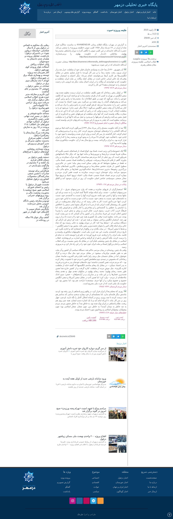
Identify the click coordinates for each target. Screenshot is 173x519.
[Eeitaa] (100, 501)
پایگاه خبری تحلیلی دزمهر (135, 4)
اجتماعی (95, 478)
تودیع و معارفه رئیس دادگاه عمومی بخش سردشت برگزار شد (36, 203)
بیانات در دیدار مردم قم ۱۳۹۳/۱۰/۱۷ (111, 184)
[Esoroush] (79, 501)
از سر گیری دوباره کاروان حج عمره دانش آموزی (83, 348)
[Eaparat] (86, 501)
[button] (150, 52)
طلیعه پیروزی (137, 62)
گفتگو (95, 12)
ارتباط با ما (151, 18)
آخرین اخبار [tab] (44, 32)
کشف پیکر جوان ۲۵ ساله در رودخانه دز (37, 218)
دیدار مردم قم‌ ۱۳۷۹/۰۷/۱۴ (114, 88)
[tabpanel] (36, 132)
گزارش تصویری (63, 482)
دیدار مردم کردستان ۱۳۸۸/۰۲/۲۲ (112, 286)
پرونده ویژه (86, 12)
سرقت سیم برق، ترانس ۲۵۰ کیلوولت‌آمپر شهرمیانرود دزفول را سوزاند (37, 106)
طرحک (80, 514)
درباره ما (47, 12)
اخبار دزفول (129, 12)
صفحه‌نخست (151, 478)
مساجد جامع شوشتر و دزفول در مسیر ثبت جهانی (36, 114)
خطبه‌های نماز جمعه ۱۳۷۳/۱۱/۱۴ (112, 313)
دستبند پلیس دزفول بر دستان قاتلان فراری (38, 158)
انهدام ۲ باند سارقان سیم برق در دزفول (37, 82)
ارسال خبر (57, 12)
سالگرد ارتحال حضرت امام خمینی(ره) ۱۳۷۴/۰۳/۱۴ (105, 123)
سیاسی (96, 491)
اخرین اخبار (142, 46)
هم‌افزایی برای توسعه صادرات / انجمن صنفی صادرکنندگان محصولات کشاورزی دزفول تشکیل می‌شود (37, 176)
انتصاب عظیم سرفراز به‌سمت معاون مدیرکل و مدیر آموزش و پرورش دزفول (37, 142)
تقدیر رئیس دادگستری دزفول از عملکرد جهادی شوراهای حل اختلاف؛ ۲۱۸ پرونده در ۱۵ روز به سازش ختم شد (36, 124)
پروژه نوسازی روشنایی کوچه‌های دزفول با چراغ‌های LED (36, 152)
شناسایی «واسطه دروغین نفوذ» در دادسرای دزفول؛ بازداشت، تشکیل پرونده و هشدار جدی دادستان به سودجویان (37, 56)
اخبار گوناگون (122, 491)
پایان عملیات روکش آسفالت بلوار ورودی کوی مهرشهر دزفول (37, 67)
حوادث (96, 487)
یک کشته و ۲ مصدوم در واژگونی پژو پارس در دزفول (38, 165)
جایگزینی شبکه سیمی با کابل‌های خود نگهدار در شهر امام (36, 212)
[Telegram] (93, 501)
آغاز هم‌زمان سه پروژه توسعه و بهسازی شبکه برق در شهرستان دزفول (36, 75)
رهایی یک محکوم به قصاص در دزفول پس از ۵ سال (36, 46)
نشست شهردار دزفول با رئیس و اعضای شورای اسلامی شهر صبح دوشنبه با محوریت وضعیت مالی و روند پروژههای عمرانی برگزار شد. (36, 191)
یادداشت (104, 12)
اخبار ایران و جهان (143, 12)
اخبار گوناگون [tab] (27, 33)
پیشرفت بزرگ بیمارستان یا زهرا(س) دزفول (36, 134)
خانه (154, 12)
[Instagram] (72, 501)
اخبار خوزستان (116, 12)
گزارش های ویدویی (72, 12)
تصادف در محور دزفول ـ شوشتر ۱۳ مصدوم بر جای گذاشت (36, 89)
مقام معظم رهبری (148, 65)
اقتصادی (95, 482)
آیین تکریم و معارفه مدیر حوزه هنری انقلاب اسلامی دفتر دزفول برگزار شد (36, 97)
